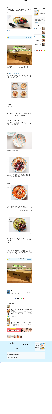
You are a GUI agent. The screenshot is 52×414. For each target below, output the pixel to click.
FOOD (17, 347)
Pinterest (23, 298)
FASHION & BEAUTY (21, 347)
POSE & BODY (18, 346)
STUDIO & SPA (18, 348)
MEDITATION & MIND (23, 346)
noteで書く (26, 298)
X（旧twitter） (18, 298)
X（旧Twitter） (18, 344)
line (43, 50)
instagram (37, 50)
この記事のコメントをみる (10, 300)
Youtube (41, 50)
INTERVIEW (31, 346)
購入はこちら (43, 15)
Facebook (15, 298)
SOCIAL (28, 346)
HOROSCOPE (29, 347)
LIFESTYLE (25, 347)
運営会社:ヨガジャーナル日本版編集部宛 (39, 22)
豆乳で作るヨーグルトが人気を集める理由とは (14, 73)
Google (44, 50)
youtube (23, 344)
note (39, 50)
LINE (21, 298)
